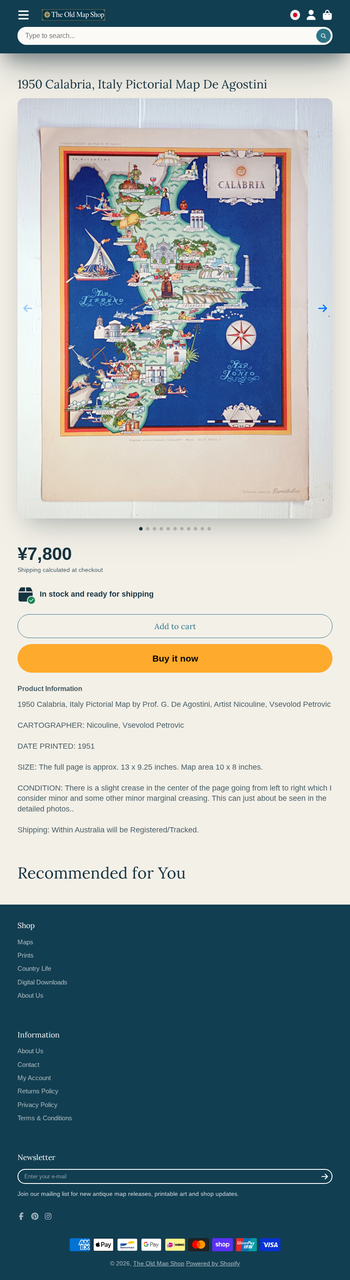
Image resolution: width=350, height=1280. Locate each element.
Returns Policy (38, 1091)
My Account (34, 1077)
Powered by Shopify (213, 1263)
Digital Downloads (42, 982)
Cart (327, 15)
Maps (25, 942)
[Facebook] (21, 1216)
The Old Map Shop (158, 1263)
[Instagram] (48, 1216)
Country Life (34, 968)
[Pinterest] (35, 1216)
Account (311, 15)
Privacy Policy (38, 1104)
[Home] (73, 15)
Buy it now (175, 658)
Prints (26, 955)
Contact (28, 1064)
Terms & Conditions (45, 1118)
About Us (31, 995)
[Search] (323, 36)
